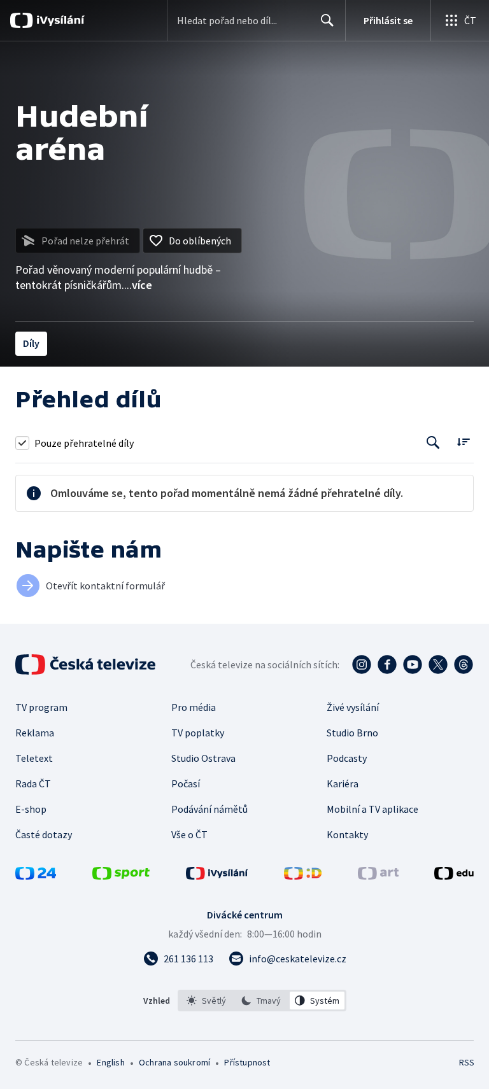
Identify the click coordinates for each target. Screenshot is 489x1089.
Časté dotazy (43, 834)
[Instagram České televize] (361, 664)
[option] (207, 1000)
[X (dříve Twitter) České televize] (438, 664)
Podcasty (347, 758)
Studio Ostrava (203, 758)
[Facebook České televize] (387, 664)
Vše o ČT (189, 834)
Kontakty (347, 834)
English (110, 1062)
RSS (466, 1062)
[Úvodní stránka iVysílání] (59, 20)
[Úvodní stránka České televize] (86, 664)
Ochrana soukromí (174, 1062)
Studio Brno (352, 732)
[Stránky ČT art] (378, 875)
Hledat (327, 20)
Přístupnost (247, 1062)
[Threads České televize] (463, 664)
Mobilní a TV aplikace (372, 809)
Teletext (34, 758)
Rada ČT (33, 783)
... (138, 285)
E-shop (30, 809)
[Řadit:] (463, 441)
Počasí (185, 783)
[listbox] (262, 1000)
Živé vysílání (353, 707)
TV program (41, 707)
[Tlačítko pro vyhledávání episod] (433, 442)
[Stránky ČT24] (35, 875)
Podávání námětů (209, 809)
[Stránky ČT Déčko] (303, 875)
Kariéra (342, 783)
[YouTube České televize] (412, 664)
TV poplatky (197, 732)
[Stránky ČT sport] (121, 875)
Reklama (34, 732)
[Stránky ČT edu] (454, 875)
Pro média (193, 707)
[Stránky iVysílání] (217, 875)
